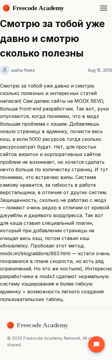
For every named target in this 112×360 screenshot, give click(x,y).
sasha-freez (23, 70)
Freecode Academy (38, 8)
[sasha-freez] (5, 70)
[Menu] (103, 8)
